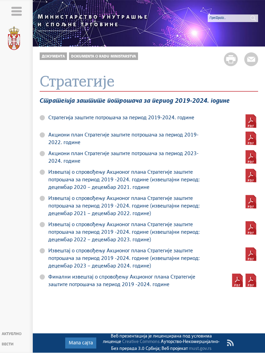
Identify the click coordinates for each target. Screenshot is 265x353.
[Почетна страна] (16, 39)
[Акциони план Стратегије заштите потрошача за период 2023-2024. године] (250, 157)
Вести (7, 344)
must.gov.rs (200, 348)
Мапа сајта (81, 343)
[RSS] (230, 343)
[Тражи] (253, 18)
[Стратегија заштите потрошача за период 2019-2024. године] (250, 121)
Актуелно (11, 334)
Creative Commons (141, 342)
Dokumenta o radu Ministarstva (103, 56)
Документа (53, 56)
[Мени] (16, 11)
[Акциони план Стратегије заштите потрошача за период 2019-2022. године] (250, 138)
